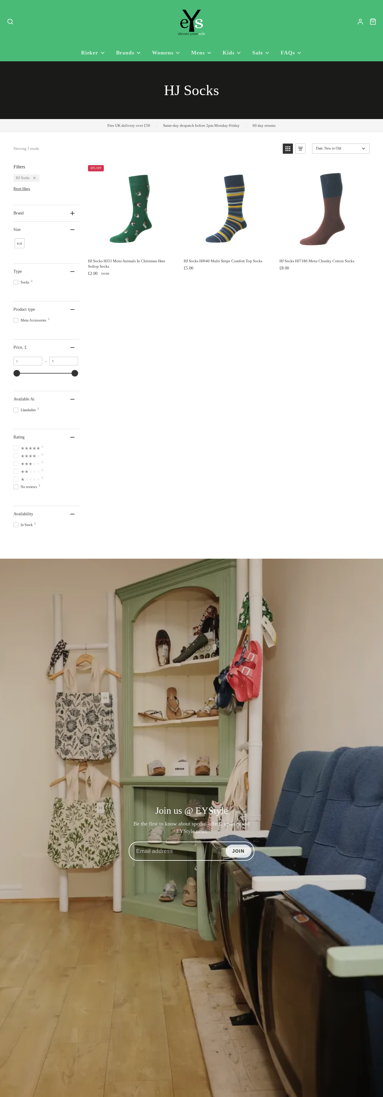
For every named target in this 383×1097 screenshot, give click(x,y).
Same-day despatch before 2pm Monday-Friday (201, 125)
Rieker (89, 53)
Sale (257, 53)
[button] (288, 149)
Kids (229, 53)
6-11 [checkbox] (19, 243)
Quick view (139, 249)
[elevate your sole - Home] (191, 22)
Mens (198, 53)
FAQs (288, 53)
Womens (162, 53)
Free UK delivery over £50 (128, 125)
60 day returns (264, 125)
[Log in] (360, 21)
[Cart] (373, 21)
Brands (125, 53)
